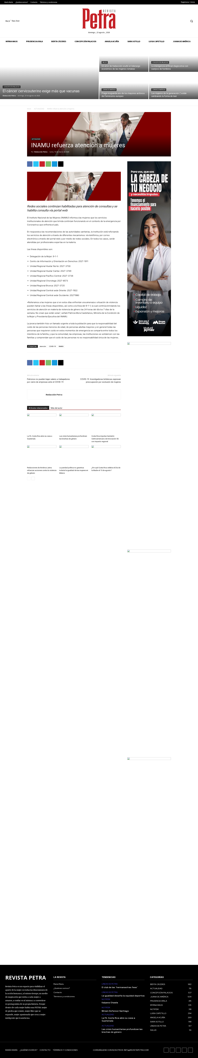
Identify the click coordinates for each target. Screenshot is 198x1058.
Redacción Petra (40, 152)
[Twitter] (181, 21)
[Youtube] (186, 21)
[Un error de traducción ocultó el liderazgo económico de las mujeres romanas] (123, 58)
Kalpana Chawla (110, 1003)
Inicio (29, 109)
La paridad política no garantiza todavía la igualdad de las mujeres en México (73, 470)
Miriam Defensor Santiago (115, 1011)
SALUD (105, 62)
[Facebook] (166, 21)
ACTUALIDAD (39, 109)
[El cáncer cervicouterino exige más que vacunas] (49, 72)
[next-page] (33, 478)
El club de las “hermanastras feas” (120, 987)
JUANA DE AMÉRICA (109, 89)
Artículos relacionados (38, 408)
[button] (191, 21)
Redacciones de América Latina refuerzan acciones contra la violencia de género (41, 470)
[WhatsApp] (48, 164)
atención (43, 346)
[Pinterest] (42, 164)
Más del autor (56, 408)
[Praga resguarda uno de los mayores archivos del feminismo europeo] (123, 85)
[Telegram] (54, 164)
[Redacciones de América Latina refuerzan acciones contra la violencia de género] (41, 455)
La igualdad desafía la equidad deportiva (123, 996)
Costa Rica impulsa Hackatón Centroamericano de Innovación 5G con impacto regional (105, 438)
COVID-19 (52, 346)
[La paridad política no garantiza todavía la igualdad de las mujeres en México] (74, 455)
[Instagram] (171, 21)
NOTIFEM (106, 999)
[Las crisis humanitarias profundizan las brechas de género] (74, 424)
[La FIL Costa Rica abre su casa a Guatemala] (41, 424)
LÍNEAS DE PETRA (110, 984)
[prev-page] (28, 478)
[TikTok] (176, 21)
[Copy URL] (60, 164)
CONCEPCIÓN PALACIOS (12, 87)
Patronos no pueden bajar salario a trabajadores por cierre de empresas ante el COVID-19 (48, 380)
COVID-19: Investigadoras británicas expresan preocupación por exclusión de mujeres (100, 380)
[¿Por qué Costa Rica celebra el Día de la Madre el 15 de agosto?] (106, 455)
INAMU (61, 346)
